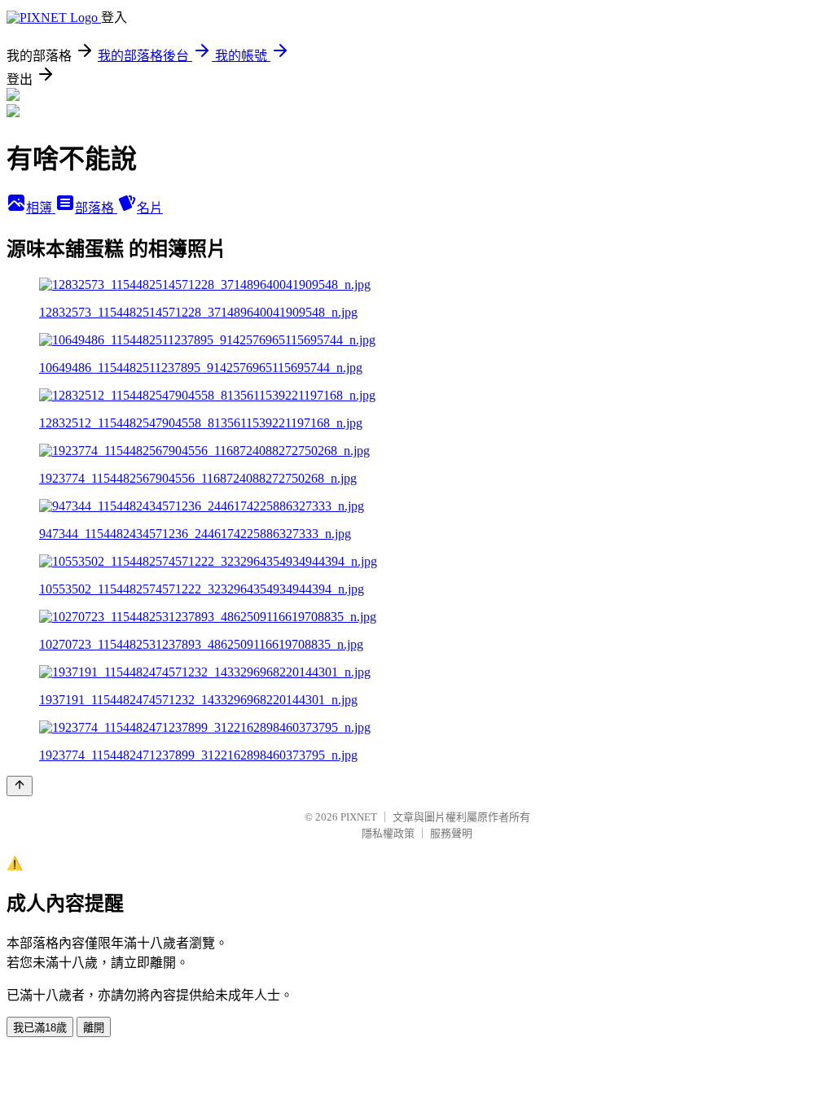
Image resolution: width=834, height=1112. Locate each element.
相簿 (40, 208)
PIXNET (358, 817)
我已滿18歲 (40, 1028)
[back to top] (20, 786)
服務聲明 (451, 833)
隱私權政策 (388, 833)
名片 (150, 208)
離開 (93, 1028)
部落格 (96, 208)
